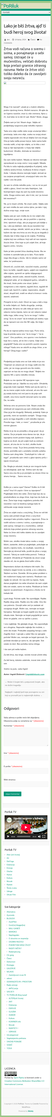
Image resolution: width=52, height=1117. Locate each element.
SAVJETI (10, 992)
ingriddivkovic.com (35, 674)
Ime (11, 753)
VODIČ (9, 1045)
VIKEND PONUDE (14, 1042)
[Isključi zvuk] (39, 836)
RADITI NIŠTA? (15, 948)
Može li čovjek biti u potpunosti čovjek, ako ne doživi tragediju (25, 683)
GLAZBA (12, 1012)
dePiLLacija (13, 988)
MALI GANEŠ (14, 928)
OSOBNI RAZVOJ (16, 942)
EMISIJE (12, 1008)
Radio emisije (12, 985)
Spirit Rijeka (19, 1078)
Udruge (9, 891)
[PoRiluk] (26, 6)
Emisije (10, 868)
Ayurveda (10, 915)
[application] (26, 827)
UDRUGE (12, 1032)
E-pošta (13, 766)
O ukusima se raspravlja (18, 938)
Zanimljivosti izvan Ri (17, 975)
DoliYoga (10, 861)
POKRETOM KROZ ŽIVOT (20, 945)
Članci (33, 40)
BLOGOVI (11, 918)
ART (10, 1002)
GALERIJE (11, 968)
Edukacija (11, 865)
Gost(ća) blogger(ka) (17, 925)
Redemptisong (14, 952)
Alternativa (11, 912)
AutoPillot (13, 922)
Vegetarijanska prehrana (16, 1038)
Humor (9, 875)
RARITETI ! (13, 1028)
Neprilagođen (14, 935)
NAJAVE (10, 972)
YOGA (9, 1048)
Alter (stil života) (13, 855)
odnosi (9, 978)
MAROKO (13, 932)
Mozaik (9, 881)
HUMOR (12, 1015)
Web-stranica (9, 780)
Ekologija (10, 965)
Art (8, 858)
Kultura (9, 878)
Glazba (9, 871)
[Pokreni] (8, 836)
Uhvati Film (11, 895)
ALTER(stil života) (16, 998)
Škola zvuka (12, 888)
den (8, 40)
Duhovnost (11, 962)
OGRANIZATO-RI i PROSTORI (19, 982)
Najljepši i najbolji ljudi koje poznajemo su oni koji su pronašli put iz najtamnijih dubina (24, 693)
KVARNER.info (15, 1022)
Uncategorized (12, 1035)
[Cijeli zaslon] (43, 836)
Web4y (30, 1111)
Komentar (14, 726)
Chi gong (10, 955)
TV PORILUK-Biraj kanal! (17, 995)
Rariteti (9, 885)
